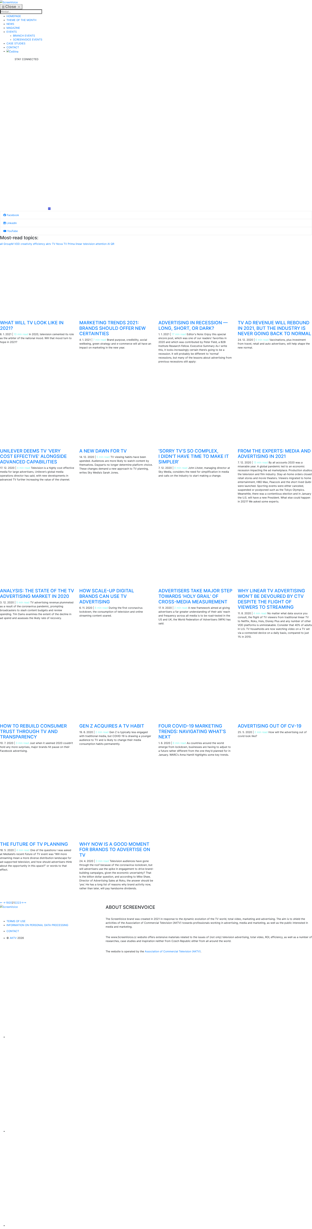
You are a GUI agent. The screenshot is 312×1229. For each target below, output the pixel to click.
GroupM (9, 243)
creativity (27, 243)
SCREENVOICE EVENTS (27, 39)
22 (16, 902)
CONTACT (12, 47)
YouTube (12, 231)
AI (109, 243)
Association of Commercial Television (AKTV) (173, 951)
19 (7, 902)
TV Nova (58, 243)
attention (101, 243)
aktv (49, 243)
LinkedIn (11, 223)
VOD (17, 243)
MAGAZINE (13, 27)
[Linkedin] (26, 134)
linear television (86, 243)
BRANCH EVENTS (24, 35)
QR (112, 243)
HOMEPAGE (13, 16)
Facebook (12, 215)
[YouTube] (26, 183)
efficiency (39, 243)
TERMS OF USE (16, 921)
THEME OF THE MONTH (21, 20)
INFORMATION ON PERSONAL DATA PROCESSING (37, 925)
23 (19, 902)
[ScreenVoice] (9, 2)
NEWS (10, 24)
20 (10, 902)
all (2, 243)
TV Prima (70, 243)
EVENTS (11, 31)
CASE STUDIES (15, 43)
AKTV (13, 938)
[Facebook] (26, 85)
